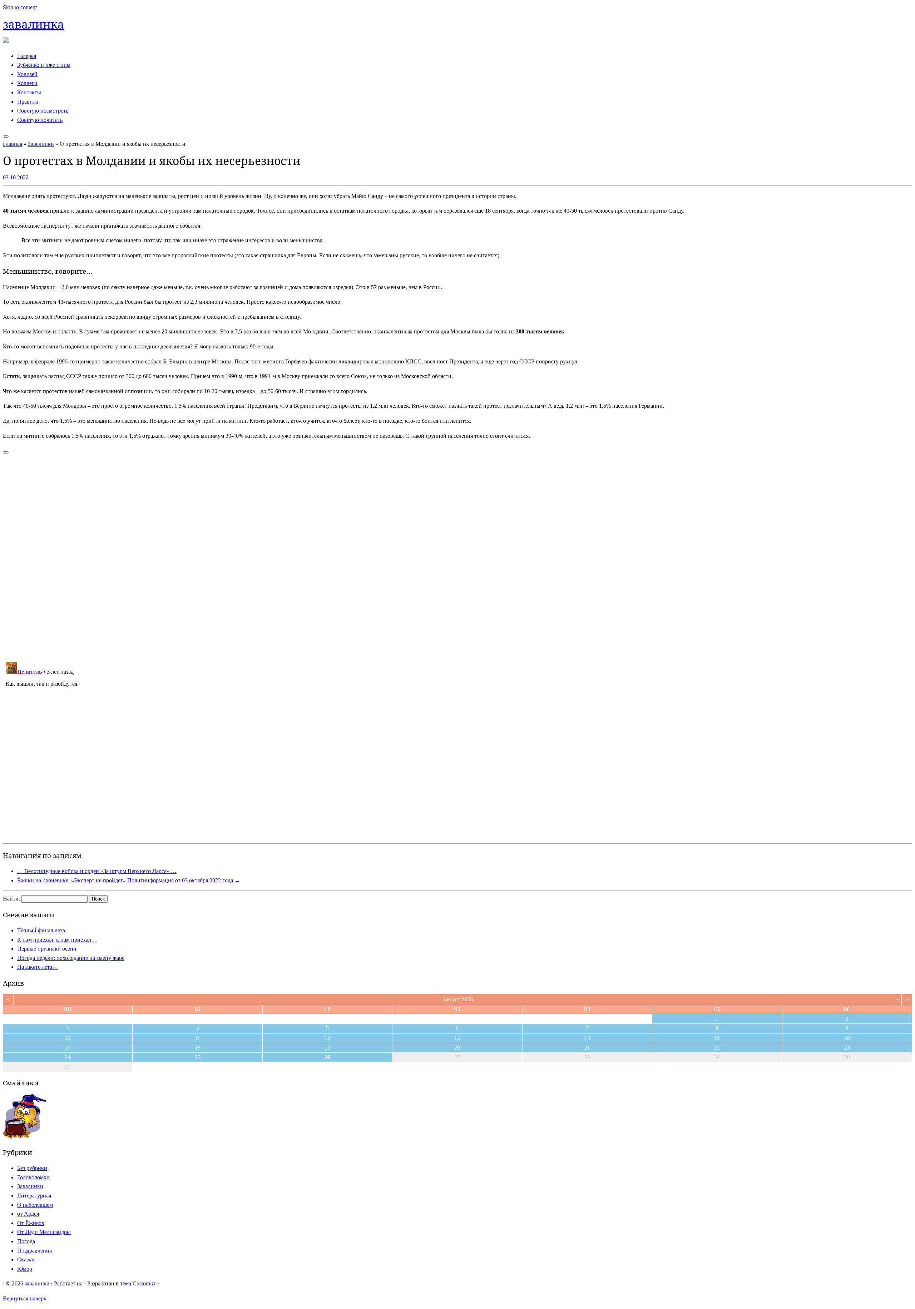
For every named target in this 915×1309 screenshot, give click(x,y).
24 (67, 1057)
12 (327, 1038)
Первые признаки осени (46, 949)
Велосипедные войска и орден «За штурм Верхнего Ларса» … (97, 871)
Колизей (27, 74)
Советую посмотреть (42, 111)
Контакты (29, 92)
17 (67, 1048)
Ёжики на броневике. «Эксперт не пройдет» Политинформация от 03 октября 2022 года (128, 880)
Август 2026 (457, 999)
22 (717, 1048)
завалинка (33, 24)
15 (717, 1038)
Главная (12, 144)
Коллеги (27, 83)
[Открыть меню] (6, 136)
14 (587, 1038)
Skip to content (20, 7)
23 (847, 1048)
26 (327, 1057)
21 (587, 1048)
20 (457, 1048)
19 (327, 1048)
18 (198, 1048)
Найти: (11, 899)
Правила (27, 102)
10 (67, 1038)
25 (198, 1057)
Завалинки (41, 144)
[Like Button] (6, 452)
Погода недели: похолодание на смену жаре (70, 958)
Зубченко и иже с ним (43, 65)
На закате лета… (37, 967)
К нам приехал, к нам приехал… (57, 940)
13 (457, 1038)
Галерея (26, 56)
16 (847, 1038)
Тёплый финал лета (41, 930)
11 (197, 1038)
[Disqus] (457, 553)
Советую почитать (40, 120)
